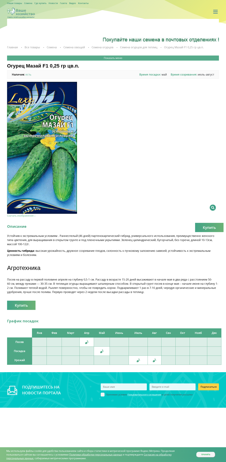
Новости (46, 3)
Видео (63, 3)
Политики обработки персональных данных (95, 454)
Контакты (72, 3)
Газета (55, 3)
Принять (205, 454)
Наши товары (13, 3)
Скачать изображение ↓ (21, 215)
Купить (209, 226)
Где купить (36, 3)
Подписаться (208, 386)
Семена (25, 3)
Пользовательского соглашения (144, 394)
